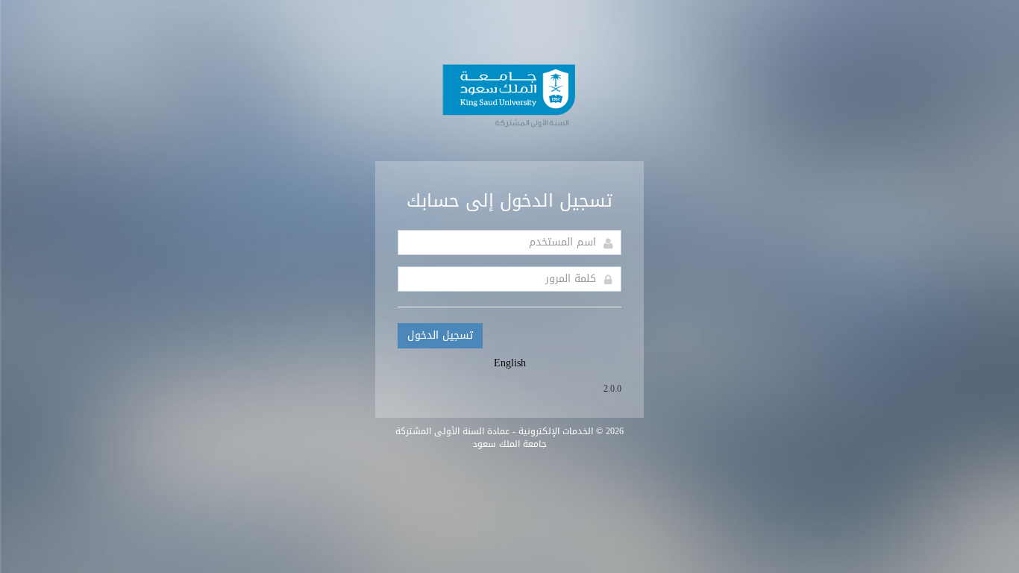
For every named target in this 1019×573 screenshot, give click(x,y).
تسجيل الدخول (440, 335)
